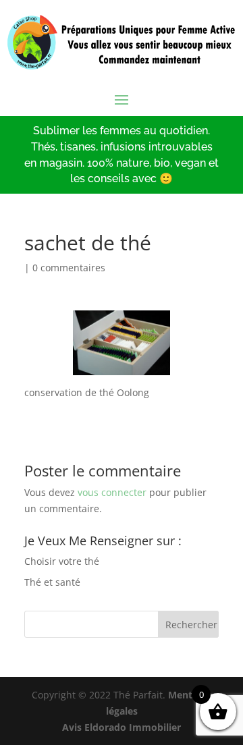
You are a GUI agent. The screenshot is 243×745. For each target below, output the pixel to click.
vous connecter (112, 492)
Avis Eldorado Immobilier (121, 727)
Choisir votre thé (61, 561)
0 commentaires (68, 267)
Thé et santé (52, 582)
